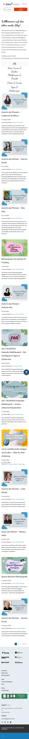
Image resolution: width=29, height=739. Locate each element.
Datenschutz (5, 673)
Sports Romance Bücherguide (14, 576)
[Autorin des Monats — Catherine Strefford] (14, 94)
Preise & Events (17, 366)
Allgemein (4, 464)
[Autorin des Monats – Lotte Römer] (14, 470)
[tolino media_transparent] (12, 3)
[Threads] (7, 722)
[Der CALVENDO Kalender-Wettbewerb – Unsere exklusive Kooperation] (14, 382)
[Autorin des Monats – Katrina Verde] (14, 141)
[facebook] (2, 722)
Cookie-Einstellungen (7, 681)
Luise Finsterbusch (7, 122)
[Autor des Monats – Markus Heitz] (14, 513)
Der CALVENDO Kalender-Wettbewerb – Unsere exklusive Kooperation (13, 404)
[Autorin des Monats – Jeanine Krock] (14, 600)
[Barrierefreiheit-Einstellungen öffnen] (26, 372)
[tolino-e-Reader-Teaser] (14, 694)
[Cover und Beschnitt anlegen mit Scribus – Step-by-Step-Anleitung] (14, 431)
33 (23, 644)
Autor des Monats (18, 122)
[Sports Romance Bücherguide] (14, 558)
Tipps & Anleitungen (19, 464)
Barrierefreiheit (6, 675)
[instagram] (5, 722)
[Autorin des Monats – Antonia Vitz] (14, 285)
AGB (3, 679)
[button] (3, 736)
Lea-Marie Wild (6, 414)
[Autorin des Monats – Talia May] (14, 190)
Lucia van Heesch (6, 169)
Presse (3, 688)
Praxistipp (10, 464)
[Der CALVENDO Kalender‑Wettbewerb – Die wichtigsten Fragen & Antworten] (14, 330)
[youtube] (10, 722)
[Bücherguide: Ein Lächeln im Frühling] (14, 241)
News (12, 414)
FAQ (3, 684)
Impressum (4, 670)
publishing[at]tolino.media (8, 718)
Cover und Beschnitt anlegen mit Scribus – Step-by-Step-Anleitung (14, 452)
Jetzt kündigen (5, 690)
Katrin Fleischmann (7, 366)
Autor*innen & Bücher (18, 269)
